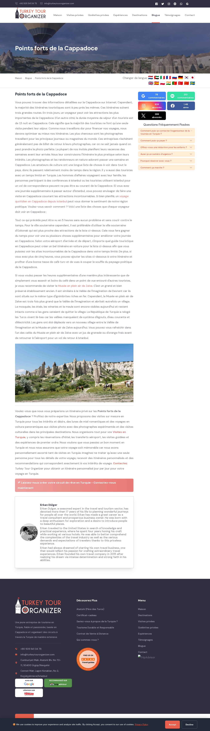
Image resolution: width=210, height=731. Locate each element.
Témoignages (172, 15)
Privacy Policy (141, 724)
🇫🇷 (169, 77)
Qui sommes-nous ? (88, 639)
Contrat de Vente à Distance (92, 633)
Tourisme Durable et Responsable (95, 627)
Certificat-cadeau (87, 615)
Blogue (156, 15)
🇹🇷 (181, 83)
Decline (189, 724)
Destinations (139, 15)
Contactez (120, 463)
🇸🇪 (192, 83)
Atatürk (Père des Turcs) (90, 609)
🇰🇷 (187, 77)
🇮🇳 (169, 83)
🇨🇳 (187, 83)
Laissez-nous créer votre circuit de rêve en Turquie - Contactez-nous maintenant (67, 485)
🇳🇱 (151, 77)
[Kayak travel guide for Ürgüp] (105, 659)
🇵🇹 (175, 83)
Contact (190, 15)
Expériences (120, 15)
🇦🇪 (157, 77)
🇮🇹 (163, 77)
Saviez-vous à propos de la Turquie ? (97, 621)
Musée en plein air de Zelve (75, 286)
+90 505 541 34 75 (28, 3)
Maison (57, 15)
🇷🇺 (175, 77)
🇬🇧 (150, 83)
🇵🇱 (163, 83)
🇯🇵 (192, 77)
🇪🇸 (157, 83)
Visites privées (75, 15)
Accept (172, 724)
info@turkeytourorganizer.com (59, 3)
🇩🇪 (181, 77)
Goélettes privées (98, 15)
